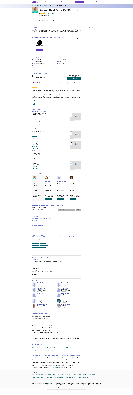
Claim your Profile (78, 10)
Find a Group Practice (86, 377)
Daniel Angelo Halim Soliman (67, 282)
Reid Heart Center (35, 253)
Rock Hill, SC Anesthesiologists (63, 349)
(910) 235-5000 (36, 148)
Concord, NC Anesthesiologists (37, 350)
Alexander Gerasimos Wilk (42, 299)
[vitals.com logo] (35, 2)
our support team (58, 367)
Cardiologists (50, 374)
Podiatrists (33, 377)
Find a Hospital (79, 377)
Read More (34, 100)
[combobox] (50, 2)
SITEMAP (41, 379)
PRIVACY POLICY (47, 379)
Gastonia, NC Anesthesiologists (50, 349)
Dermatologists (64, 374)
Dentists (59, 374)
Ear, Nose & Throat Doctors (71, 374)
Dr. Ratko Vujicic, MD (65, 304)
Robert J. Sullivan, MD (65, 299)
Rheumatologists (49, 377)
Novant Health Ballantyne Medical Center (39, 247)
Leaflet (75, 120)
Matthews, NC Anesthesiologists (50, 347)
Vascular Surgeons (60, 377)
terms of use (49, 383)
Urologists (54, 377)
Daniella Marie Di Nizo (41, 288)
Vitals (80, 120)
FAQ (37, 379)
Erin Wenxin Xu (40, 293)
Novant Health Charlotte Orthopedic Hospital (40, 249)
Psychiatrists (38, 377)
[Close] (132, 389)
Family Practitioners (86, 374)
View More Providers (56, 52)
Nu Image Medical (39, 45)
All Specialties (66, 377)
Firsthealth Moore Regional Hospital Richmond (40, 245)
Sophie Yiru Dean (64, 288)
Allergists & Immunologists (36, 374)
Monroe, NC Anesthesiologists (50, 350)
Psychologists (43, 377)
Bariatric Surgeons (44, 374)
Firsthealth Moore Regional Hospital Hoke (39, 243)
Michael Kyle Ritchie (41, 282)
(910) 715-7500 (36, 168)
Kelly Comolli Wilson (65, 293)
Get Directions (34, 118)
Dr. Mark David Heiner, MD (42, 304)
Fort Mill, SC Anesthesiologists (63, 347)
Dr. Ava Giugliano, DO (48, 181)
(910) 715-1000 (36, 138)
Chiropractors (55, 374)
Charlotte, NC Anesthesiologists (37, 347)
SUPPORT (34, 379)
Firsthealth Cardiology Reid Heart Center (48, 20)
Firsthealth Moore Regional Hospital (38, 241)
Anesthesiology (34, 220)
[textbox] (50, 2)
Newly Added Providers (72, 377)
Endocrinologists (79, 374)
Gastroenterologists (93, 374)
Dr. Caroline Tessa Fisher (61, 181)
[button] (75, 116)
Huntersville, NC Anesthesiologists (38, 349)
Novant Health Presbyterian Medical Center (39, 251)
